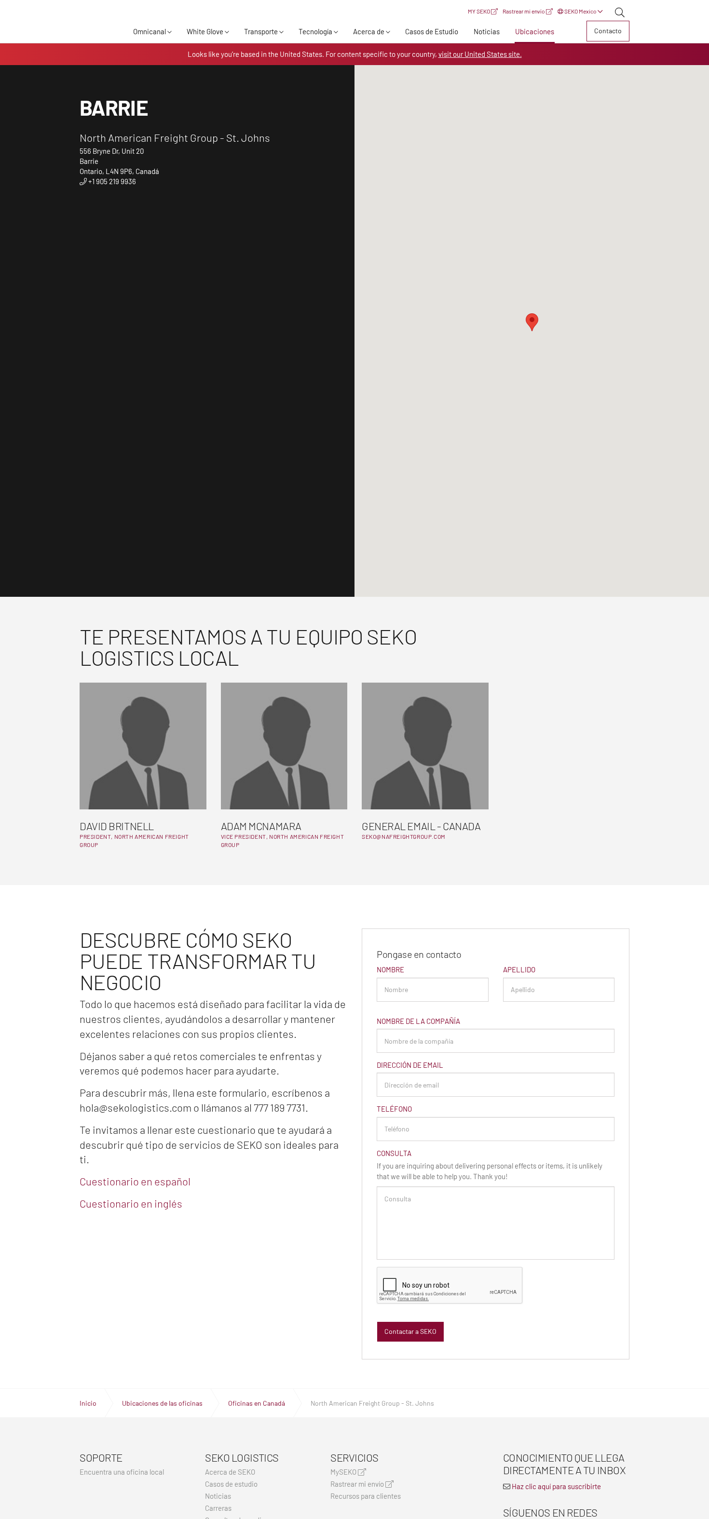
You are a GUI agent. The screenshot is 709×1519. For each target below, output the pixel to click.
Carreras (218, 1508)
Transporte (261, 31)
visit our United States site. (480, 54)
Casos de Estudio (431, 31)
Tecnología (315, 31)
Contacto (608, 31)
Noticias (487, 31)
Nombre (390, 969)
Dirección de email (410, 1065)
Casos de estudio (231, 1484)
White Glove (205, 31)
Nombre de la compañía (418, 1021)
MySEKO (344, 1472)
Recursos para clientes (365, 1496)
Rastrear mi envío (524, 11)
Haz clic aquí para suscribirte (556, 1486)
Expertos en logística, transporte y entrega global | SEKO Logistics (96, 33)
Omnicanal (149, 31)
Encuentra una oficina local (122, 1472)
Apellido (519, 969)
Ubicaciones (534, 31)
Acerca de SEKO (230, 1472)
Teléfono (394, 1108)
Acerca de (368, 31)
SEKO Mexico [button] (580, 11)
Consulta (394, 1153)
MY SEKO (479, 11)
